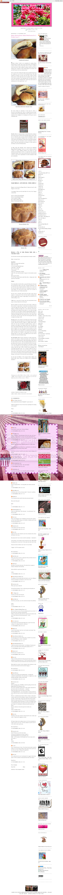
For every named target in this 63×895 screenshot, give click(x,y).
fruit (39, 197)
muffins (39, 206)
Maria (13, 427)
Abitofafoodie (14, 469)
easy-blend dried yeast (19, 266)
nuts (39, 207)
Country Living (41, 318)
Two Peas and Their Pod (19, 201)
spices (39, 222)
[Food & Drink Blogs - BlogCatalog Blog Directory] (45, 869)
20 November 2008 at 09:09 (18, 742)
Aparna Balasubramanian (16, 643)
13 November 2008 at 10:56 (18, 487)
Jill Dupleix (40, 324)
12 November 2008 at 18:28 (18, 431)
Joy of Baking (40, 326)
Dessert (39, 190)
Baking (39, 174)
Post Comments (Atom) (20, 769)
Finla (13, 416)
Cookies (39, 186)
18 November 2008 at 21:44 (18, 679)
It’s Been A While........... (46, 37)
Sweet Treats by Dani (16, 457)
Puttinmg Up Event (41, 213)
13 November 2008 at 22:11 (18, 581)
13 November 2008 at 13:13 (18, 506)
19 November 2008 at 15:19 (18, 711)
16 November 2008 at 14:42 (18, 633)
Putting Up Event (41, 212)
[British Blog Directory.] (43, 870)
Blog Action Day (16, 147)
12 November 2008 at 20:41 (18, 466)
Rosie (13, 532)
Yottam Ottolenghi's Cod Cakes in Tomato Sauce (45, 302)
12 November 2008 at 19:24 (18, 439)
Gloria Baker (14, 433)
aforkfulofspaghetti (15, 509)
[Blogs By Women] (38, 870)
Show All (50, 305)
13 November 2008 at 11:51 (18, 493)
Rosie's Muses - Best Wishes (43, 216)
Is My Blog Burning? (42, 321)
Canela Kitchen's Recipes (19, 196)
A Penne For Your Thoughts (45, 299)
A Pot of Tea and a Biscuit (19, 195)
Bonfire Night (40, 177)
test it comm (14, 621)
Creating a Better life (43, 270)
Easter (39, 192)
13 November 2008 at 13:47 (18, 514)
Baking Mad (40, 312)
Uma (13, 442)
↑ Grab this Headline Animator (31, 31)
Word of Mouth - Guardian (43, 341)
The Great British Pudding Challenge (44, 228)
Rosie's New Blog (41, 218)
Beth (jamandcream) (16, 463)
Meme (39, 204)
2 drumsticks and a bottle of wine (45, 277)
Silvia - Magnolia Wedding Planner (18, 609)
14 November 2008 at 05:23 (18, 596)
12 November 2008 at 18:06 (18, 413)
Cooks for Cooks (41, 317)
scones (39, 219)
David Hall (14, 599)
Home (24, 766)
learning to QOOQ (43, 291)
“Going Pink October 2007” (43, 172)
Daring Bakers (40, 189)
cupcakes (39, 187)
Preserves (40, 210)
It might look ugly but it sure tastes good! (44, 279)
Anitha (13, 563)
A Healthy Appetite (43, 294)
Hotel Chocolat (40, 201)
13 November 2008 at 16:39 (18, 523)
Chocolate (40, 183)
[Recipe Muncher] (38, 251)
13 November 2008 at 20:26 (18, 560)
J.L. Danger (14, 593)
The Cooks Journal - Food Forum (44, 333)
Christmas (40, 184)
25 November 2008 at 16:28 (18, 751)
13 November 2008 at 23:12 (18, 590)
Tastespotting (40, 332)
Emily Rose (14, 556)
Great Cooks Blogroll (42, 198)
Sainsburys (40, 329)
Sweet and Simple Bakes (42, 224)
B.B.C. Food (40, 311)
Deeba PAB (14, 673)
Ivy (13, 745)
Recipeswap (14, 525)
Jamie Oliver (40, 323)
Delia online (40, 320)
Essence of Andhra (17, 198)
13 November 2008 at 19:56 (18, 553)
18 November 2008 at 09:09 (18, 654)
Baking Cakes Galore (43, 35)
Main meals (40, 203)
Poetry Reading (42, 288)
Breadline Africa (14, 134)
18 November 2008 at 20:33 (18, 670)
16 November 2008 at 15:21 (18, 640)
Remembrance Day (41, 215)
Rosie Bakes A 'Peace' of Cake (31, 6)
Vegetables (40, 232)
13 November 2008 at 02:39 (18, 480)
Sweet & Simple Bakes (42, 330)
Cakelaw (13, 482)
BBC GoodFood (41, 314)
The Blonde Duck (15, 476)
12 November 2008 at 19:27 (18, 454)
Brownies (40, 180)
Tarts (39, 225)
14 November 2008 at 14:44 (18, 618)
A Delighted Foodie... (43, 285)
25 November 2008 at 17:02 (18, 762)
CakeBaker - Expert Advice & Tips (44, 315)
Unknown (14, 651)
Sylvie (13, 517)
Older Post (34, 766)
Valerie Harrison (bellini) (16, 576)
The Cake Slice (41, 227)
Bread (39, 178)
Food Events (40, 195)
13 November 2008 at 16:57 (18, 529)
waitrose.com (40, 339)
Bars (39, 175)
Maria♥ (13, 496)
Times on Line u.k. (41, 335)
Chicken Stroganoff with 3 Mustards (44, 296)
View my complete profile (44, 86)
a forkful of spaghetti (43, 290)
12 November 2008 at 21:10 (18, 474)
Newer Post (13, 766)
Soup (39, 221)
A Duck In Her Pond (43, 287)
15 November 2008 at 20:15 (18, 625)
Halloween (40, 200)
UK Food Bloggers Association (43, 338)
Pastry (39, 209)
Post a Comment (14, 764)
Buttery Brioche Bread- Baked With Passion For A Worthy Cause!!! (23, 36)
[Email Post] (26, 392)
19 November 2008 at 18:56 (18, 728)
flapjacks (39, 194)
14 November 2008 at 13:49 (18, 606)
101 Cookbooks (42, 273)
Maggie (13, 628)
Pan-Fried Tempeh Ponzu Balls (45, 274)
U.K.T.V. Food (40, 336)
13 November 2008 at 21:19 (18, 573)
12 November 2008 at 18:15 (18, 424)
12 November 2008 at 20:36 (18, 460)
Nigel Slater (40, 327)
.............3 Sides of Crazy (44, 269)
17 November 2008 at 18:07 (18, 648)
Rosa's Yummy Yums (18, 199)
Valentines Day (40, 231)
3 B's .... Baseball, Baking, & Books (45, 283)
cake (39, 181)
